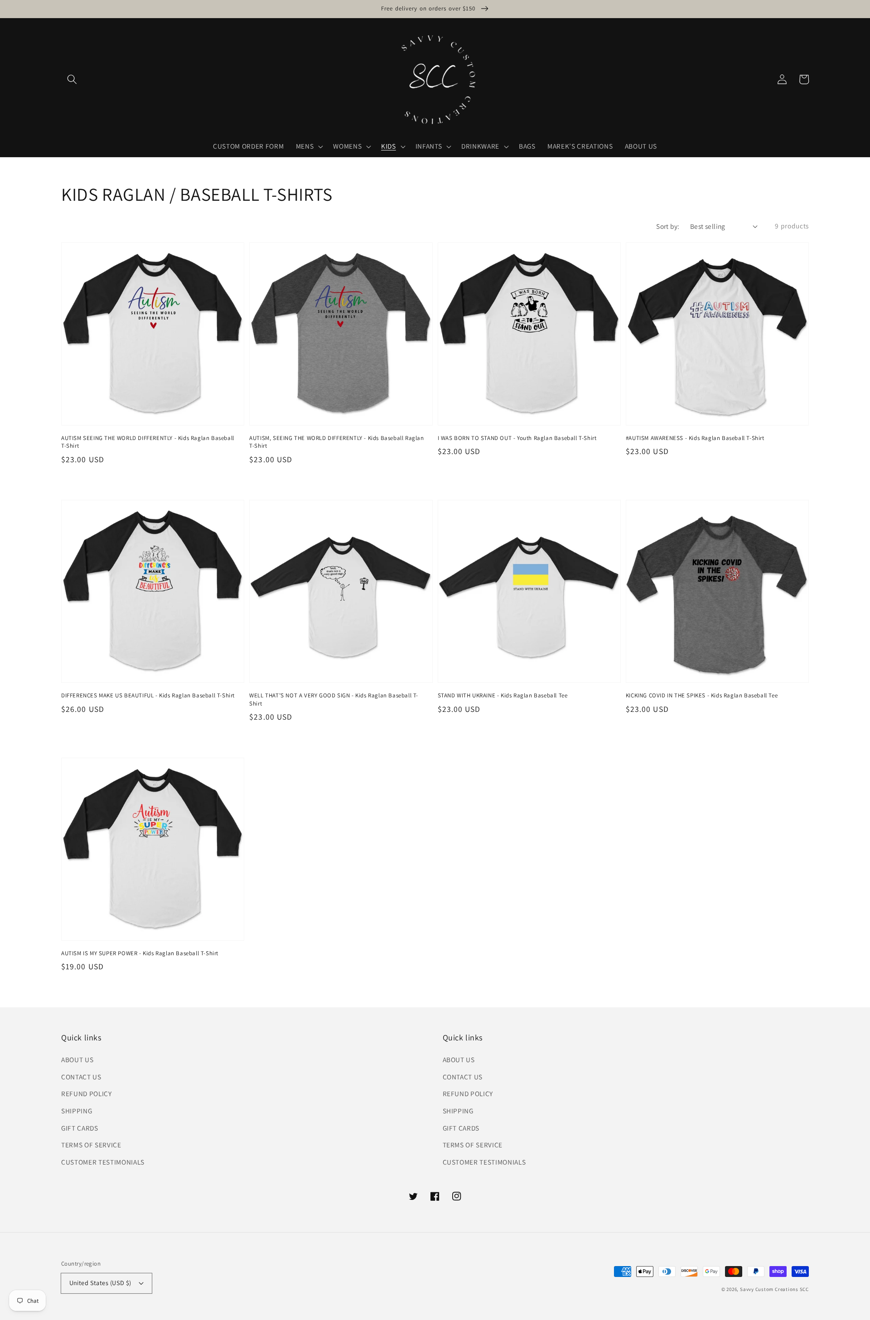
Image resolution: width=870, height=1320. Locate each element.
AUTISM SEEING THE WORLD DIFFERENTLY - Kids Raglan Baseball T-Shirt (147, 442)
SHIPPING (76, 1110)
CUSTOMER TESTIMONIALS (103, 1161)
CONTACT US (81, 1076)
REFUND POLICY (86, 1093)
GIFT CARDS (79, 1127)
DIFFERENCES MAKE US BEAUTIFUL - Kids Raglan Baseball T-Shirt (148, 695)
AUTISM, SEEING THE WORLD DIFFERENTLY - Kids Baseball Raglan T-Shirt (336, 442)
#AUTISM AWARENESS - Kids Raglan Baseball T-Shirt (695, 438)
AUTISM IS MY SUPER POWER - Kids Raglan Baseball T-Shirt (139, 953)
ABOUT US (77, 1059)
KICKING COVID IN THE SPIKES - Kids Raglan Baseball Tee (702, 695)
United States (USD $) (100, 1282)
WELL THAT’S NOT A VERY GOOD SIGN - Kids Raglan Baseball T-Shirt (333, 699)
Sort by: (668, 226)
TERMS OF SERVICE (91, 1144)
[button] (72, 79)
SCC (804, 1289)
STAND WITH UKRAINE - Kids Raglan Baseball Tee (503, 695)
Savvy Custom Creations (770, 1289)
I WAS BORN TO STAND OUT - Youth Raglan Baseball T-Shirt (517, 438)
